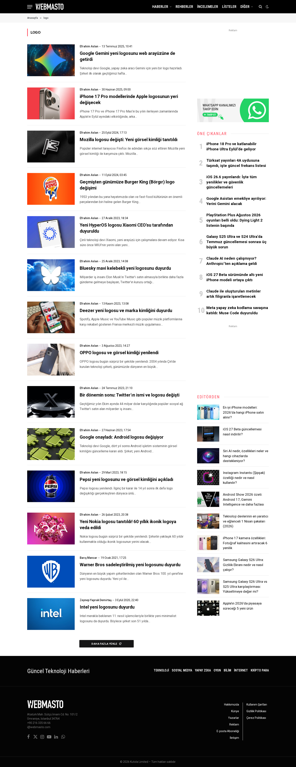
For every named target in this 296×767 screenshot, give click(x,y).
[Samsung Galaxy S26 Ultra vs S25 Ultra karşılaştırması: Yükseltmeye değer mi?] (208, 586)
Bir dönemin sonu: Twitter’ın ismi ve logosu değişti (129, 395)
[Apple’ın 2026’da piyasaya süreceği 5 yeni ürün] (208, 608)
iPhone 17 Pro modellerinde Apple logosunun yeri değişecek (129, 99)
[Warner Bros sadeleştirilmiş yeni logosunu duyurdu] (51, 572)
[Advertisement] (233, 61)
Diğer (244, 6)
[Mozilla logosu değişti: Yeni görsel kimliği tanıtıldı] (51, 146)
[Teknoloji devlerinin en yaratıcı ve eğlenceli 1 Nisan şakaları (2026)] (208, 521)
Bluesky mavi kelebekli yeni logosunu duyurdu (125, 268)
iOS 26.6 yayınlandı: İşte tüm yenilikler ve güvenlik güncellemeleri (231, 182)
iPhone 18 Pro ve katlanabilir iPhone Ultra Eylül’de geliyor (231, 146)
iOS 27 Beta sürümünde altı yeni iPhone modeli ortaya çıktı (234, 277)
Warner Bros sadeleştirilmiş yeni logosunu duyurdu (130, 564)
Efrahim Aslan (89, 46)
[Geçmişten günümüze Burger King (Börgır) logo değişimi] (51, 189)
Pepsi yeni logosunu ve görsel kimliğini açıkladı (126, 479)
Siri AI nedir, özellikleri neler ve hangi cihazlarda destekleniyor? (245, 456)
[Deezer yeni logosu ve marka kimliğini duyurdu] (51, 317)
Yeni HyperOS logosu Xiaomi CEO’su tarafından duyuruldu (126, 228)
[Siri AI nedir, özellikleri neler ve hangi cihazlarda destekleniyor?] (208, 455)
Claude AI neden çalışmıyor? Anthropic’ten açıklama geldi (231, 261)
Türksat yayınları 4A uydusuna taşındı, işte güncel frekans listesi (236, 163)
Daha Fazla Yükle (104, 643)
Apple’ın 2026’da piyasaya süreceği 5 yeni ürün (242, 605)
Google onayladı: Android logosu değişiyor (122, 437)
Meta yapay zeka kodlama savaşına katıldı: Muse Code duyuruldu (237, 310)
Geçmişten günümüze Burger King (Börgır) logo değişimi (127, 184)
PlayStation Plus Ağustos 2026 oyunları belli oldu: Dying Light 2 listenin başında (234, 220)
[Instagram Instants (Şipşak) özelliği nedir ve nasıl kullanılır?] (208, 477)
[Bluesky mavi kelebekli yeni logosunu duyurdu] (51, 275)
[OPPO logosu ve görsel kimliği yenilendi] (51, 360)
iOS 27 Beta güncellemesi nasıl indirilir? (242, 431)
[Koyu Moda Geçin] (267, 6)
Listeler (229, 6)
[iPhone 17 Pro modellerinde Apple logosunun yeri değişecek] (51, 103)
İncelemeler (207, 6)
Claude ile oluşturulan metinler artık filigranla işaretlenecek (233, 294)
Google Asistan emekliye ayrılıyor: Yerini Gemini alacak (236, 201)
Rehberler (184, 6)
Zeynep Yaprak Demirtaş (96, 600)
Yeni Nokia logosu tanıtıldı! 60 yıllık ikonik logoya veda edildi (128, 524)
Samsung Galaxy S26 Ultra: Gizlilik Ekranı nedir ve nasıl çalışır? (243, 565)
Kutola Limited (139, 761)
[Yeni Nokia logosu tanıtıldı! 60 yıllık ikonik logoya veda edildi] (51, 528)
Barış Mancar (88, 557)
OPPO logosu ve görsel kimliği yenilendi (119, 352)
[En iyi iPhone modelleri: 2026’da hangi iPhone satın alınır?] (208, 412)
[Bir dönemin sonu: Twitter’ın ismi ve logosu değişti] (51, 402)
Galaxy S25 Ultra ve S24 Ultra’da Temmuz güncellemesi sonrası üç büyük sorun (236, 241)
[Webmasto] (49, 6)
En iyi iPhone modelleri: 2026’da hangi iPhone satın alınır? (243, 412)
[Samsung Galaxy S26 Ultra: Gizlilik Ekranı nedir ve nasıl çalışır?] (208, 564)
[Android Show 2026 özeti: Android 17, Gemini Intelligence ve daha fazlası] (208, 499)
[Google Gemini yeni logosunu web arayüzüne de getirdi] (51, 60)
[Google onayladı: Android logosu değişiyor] (51, 444)
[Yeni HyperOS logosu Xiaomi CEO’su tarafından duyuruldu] (51, 232)
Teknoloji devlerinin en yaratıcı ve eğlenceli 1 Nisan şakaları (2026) (245, 521)
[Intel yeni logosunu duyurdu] (51, 614)
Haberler (160, 6)
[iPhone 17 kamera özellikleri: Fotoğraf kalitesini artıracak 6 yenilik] (208, 543)
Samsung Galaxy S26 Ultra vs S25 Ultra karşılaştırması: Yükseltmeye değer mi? (245, 586)
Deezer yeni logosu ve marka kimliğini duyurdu (126, 310)
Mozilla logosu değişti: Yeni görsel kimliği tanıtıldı (129, 139)
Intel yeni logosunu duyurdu (107, 607)
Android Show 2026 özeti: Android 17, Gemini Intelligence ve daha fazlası (243, 499)
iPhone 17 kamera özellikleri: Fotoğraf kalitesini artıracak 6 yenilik (245, 543)
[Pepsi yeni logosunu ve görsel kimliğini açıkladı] (51, 486)
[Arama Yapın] (260, 6)
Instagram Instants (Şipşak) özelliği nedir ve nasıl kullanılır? (244, 478)
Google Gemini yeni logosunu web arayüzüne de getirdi (127, 56)
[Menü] (29, 6)
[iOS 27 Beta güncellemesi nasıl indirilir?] (208, 434)
